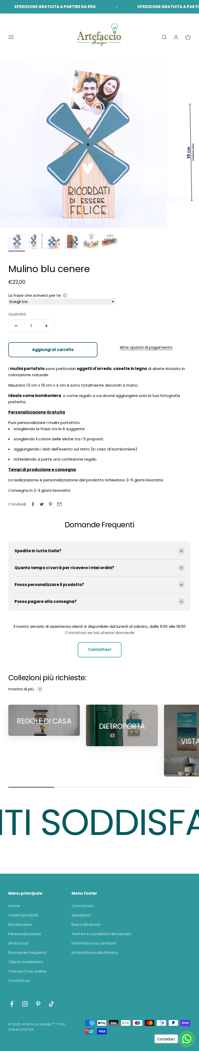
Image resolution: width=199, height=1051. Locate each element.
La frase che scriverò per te (34, 295)
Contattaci (99, 649)
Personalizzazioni (24, 934)
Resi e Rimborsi (86, 924)
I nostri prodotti (23, 915)
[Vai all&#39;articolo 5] (91, 242)
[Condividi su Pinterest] (50, 504)
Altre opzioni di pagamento (146, 347)
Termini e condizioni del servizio (102, 934)
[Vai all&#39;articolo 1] (16, 242)
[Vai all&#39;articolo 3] (54, 242)
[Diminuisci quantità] (16, 326)
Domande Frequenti (27, 952)
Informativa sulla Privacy (95, 952)
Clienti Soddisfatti (25, 962)
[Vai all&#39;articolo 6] (110, 242)
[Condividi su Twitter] (41, 504)
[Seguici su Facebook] (11, 1003)
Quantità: (17, 314)
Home (14, 905)
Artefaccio (18, 943)
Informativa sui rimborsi (94, 943)
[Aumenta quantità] (46, 326)
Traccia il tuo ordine (27, 971)
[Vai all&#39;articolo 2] (35, 242)
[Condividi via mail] (59, 504)
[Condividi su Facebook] (33, 504)
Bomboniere (20, 924)
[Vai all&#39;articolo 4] (72, 242)
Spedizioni (81, 915)
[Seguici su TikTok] (51, 1003)
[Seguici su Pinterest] (38, 1003)
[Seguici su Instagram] (25, 1003)
